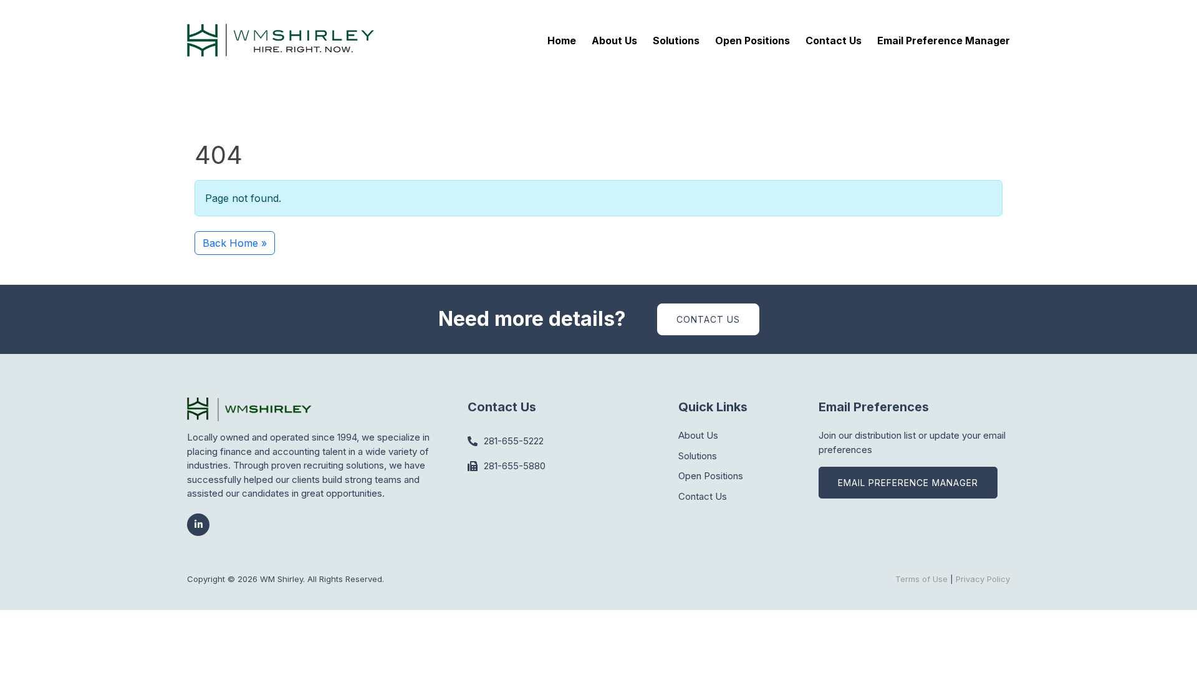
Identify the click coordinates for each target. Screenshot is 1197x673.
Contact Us (833, 40)
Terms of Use (921, 579)
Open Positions (752, 40)
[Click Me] (198, 524)
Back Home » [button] (235, 243)
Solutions (676, 40)
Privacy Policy (983, 579)
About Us (614, 40)
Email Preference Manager (943, 40)
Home (561, 40)
